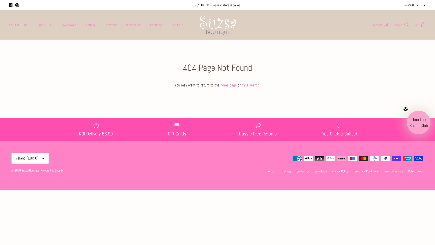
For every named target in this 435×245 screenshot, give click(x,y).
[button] (418, 122)
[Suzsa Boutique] (217, 25)
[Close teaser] (405, 109)
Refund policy (416, 171)
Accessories (133, 25)
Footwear (110, 25)
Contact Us (303, 171)
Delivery (286, 171)
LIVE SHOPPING (19, 25)
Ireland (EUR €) (413, 5)
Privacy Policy (340, 171)
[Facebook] (10, 5)
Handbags (156, 25)
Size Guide (321, 171)
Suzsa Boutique (30, 170)
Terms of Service (393, 171)
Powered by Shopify (52, 170)
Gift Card (177, 25)
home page (228, 85)
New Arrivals (68, 25)
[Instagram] (17, 5)
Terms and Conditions (365, 171)
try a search (250, 85)
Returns (272, 171)
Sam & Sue (44, 25)
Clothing (90, 25)
